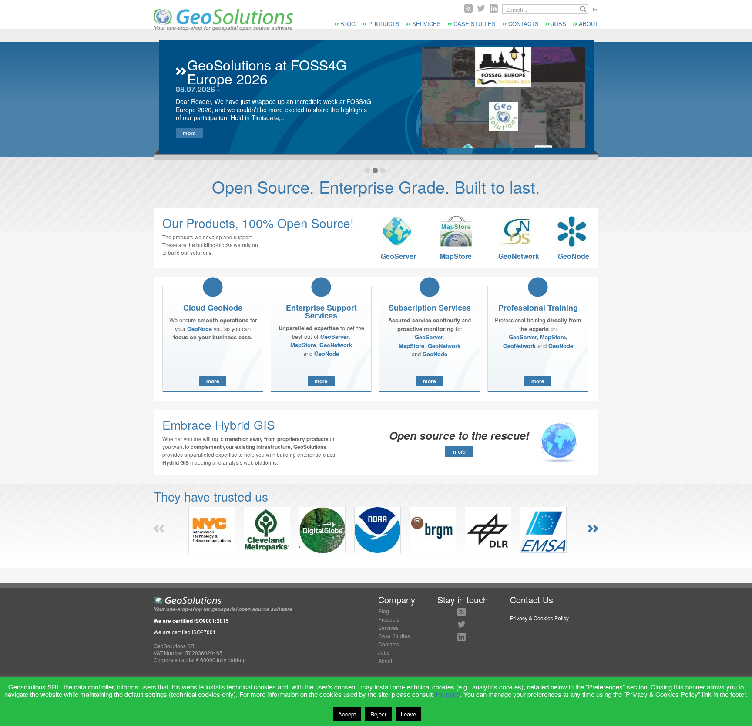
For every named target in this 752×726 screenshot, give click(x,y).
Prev (159, 528)
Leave (408, 714)
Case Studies (474, 24)
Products (384, 24)
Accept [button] (347, 714)
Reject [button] (378, 714)
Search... (583, 9)
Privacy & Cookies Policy (539, 618)
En (595, 9)
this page (447, 694)
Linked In (494, 8)
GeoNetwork (514, 255)
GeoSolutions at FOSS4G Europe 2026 (267, 71)
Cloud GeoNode (212, 307)
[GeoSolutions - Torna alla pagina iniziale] (223, 28)
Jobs (558, 24)
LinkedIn (461, 637)
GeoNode (573, 255)
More (189, 133)
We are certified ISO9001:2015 (191, 621)
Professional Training (538, 307)
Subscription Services (430, 307)
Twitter (481, 8)
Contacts (523, 24)
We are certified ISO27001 (185, 632)
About (588, 24)
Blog (348, 24)
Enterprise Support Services (321, 311)
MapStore (456, 255)
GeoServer (397, 255)
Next (593, 528)
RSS (468, 8)
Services (426, 24)
